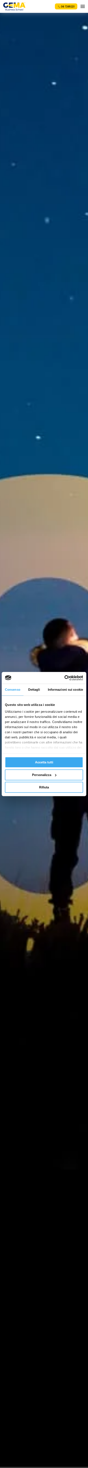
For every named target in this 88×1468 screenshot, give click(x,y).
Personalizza (41, 775)
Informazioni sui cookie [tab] (65, 689)
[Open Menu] (83, 6)
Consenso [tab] (12, 689)
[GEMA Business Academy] (14, 6)
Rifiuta (44, 787)
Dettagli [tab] (34, 689)
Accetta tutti (44, 762)
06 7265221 (67, 6)
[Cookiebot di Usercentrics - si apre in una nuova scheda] (64, 678)
